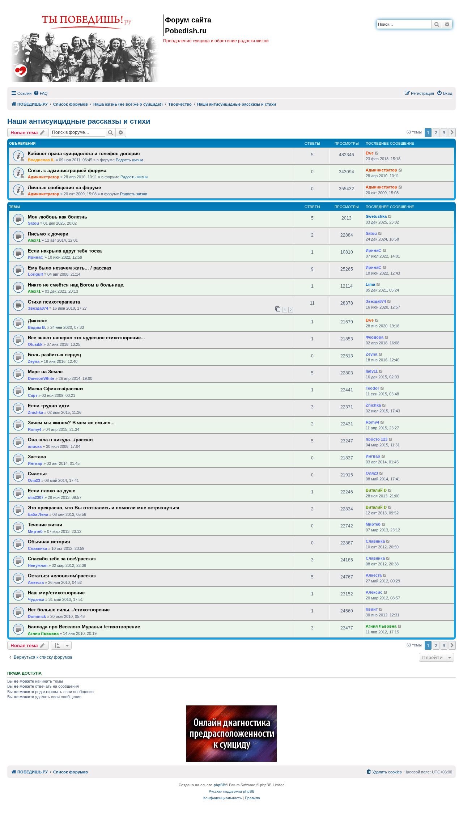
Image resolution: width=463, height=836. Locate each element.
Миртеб (35, 531)
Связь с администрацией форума (67, 170)
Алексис (374, 592)
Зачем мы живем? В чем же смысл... (71, 422)
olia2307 (35, 497)
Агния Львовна (43, 633)
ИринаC (35, 257)
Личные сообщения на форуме (64, 187)
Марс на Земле (45, 371)
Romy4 (34, 429)
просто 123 (376, 439)
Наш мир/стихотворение (56, 592)
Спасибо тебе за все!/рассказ (61, 558)
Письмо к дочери (48, 234)
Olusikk (35, 344)
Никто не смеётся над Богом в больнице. (76, 285)
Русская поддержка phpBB (232, 791)
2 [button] (436, 132)
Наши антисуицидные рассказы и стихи (78, 121)
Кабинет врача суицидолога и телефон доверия (84, 153)
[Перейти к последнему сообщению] (377, 153)
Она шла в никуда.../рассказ (60, 439)
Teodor (372, 388)
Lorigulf (35, 274)
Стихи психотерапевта (54, 302)
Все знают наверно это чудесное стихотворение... (86, 337)
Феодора (374, 337)
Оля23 (34, 480)
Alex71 (34, 240)
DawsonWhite (41, 378)
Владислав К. (41, 160)
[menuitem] (40, 93)
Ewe (370, 153)
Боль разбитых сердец (54, 354)
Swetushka (376, 216)
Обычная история (49, 541)
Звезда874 (38, 308)
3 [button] (444, 132)
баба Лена (38, 514)
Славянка (37, 548)
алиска (35, 446)
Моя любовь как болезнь (57, 217)
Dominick (37, 616)
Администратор (43, 177)
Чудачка (36, 599)
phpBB (219, 785)
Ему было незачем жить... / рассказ (69, 268)
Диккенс (37, 320)
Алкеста (36, 582)
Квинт (372, 609)
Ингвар (35, 463)
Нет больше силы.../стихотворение (69, 609)
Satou (33, 223)
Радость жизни (129, 160)
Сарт (32, 395)
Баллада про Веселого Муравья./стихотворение (84, 626)
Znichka (35, 412)
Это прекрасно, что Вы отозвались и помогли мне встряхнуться (103, 507)
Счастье (37, 473)
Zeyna (33, 361)
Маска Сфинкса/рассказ (55, 388)
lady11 (372, 371)
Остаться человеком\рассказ (61, 575)
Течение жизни (45, 524)
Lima (370, 284)
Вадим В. (37, 327)
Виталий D (376, 490)
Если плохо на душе (51, 490)
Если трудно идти (48, 405)
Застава (37, 456)
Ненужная (37, 565)
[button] (452, 132)
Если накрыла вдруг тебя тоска (65, 251)
